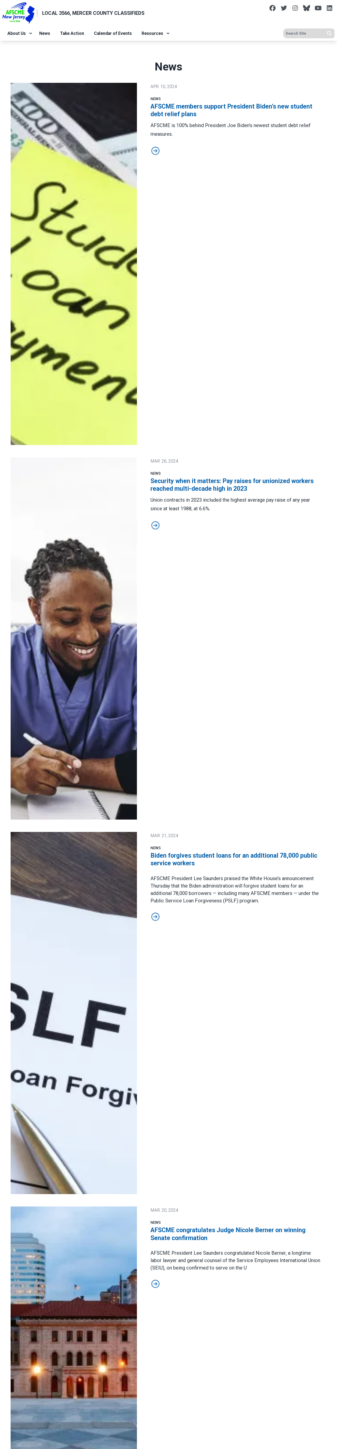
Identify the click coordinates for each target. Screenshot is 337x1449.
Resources (152, 33)
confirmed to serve (207, 1268)
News (44, 33)
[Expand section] (30, 33)
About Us (16, 33)
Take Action (72, 33)
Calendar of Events (113, 33)
